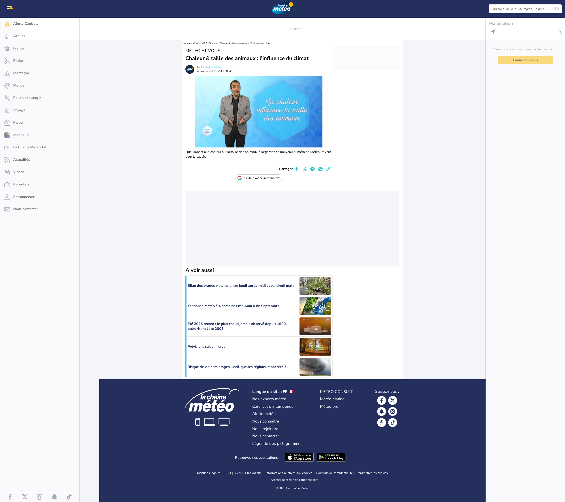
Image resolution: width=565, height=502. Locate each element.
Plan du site (253, 473)
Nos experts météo (269, 399)
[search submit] (557, 8)
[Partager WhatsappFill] (320, 169)
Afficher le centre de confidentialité (294, 480)
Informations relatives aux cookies (289, 473)
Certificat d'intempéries (272, 406)
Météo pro (329, 406)
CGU (227, 473)
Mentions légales (208, 473)
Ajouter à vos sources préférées (262, 178)
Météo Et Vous (209, 43)
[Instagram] (392, 411)
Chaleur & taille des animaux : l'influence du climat (245, 43)
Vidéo (196, 43)
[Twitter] (392, 400)
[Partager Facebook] (296, 169)
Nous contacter (265, 436)
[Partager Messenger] (312, 169)
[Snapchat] (381, 411)
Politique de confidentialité (334, 473)
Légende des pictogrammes (277, 443)
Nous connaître (265, 421)
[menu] (9, 8)
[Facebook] (381, 400)
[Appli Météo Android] (331, 457)
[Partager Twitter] (304, 169)
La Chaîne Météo (211, 67)
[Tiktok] (392, 422)
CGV (238, 473)
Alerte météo (264, 413)
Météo (186, 43)
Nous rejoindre (265, 428)
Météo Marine (332, 399)
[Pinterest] (381, 422)
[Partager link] (328, 169)
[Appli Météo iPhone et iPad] (299, 457)
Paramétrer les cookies (372, 473)
